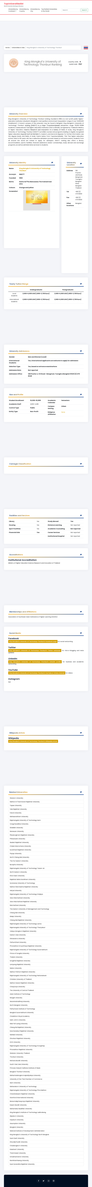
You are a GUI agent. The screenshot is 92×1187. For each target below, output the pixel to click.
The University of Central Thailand (22, 990)
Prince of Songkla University (19, 953)
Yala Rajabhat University (18, 809)
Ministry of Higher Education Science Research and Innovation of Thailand (34, 563)
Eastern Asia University (18, 935)
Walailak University (16, 828)
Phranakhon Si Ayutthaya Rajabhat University (26, 946)
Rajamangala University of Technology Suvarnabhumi (28, 950)
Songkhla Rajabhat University (20, 961)
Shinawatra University (17, 939)
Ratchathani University (18, 905)
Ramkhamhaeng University (19, 1160)
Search (84, 10)
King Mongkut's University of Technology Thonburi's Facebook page (33, 641)
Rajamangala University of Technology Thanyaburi (27, 927)
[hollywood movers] (53, 1180)
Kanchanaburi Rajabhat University (22, 1031)
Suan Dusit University (17, 1138)
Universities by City (35, 10)
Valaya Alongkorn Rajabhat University (23, 931)
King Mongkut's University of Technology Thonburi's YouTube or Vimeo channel (36, 673)
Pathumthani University (18, 942)
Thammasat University (18, 1153)
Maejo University (15, 916)
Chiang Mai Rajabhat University (21, 920)
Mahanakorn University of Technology (23, 1086)
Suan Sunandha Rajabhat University (22, 1164)
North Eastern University (18, 872)
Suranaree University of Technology (22, 883)
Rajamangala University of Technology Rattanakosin (28, 976)
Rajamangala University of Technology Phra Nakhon (28, 1090)
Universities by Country (24, 10)
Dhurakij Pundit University (18, 1142)
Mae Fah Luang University (19, 1024)
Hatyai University (16, 890)
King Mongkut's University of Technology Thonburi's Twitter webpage (34, 650)
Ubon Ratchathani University (20, 898)
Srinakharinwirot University (19, 1157)
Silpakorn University (17, 1116)
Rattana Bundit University (19, 1061)
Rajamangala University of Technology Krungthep (27, 1046)
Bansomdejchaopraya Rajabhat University (24, 1101)
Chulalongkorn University (18, 1146)
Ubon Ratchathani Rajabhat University (23, 902)
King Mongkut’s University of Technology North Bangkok (29, 1135)
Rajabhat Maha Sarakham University (22, 879)
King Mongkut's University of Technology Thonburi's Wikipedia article (33, 741)
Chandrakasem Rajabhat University (22, 1094)
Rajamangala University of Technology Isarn (25, 820)
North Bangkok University (19, 1005)
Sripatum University (17, 1120)
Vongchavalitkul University (19, 824)
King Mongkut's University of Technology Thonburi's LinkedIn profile (35, 662)
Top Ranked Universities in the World (49, 10)
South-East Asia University (19, 1064)
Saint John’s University (18, 1020)
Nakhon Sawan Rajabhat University (22, 983)
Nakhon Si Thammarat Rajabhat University (25, 802)
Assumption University (17, 1123)
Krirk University (15, 1042)
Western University (16, 798)
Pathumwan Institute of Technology (22, 1009)
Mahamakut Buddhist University (21, 1109)
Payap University (16, 853)
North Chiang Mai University (19, 857)
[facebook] (38, 1180)
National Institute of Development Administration (27, 1131)
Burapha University (16, 865)
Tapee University (16, 805)
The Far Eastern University (19, 861)
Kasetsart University (17, 1149)
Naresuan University (17, 831)
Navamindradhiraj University (20, 1001)
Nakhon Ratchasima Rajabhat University (24, 887)
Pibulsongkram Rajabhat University (22, 835)
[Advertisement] (46, 28)
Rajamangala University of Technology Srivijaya (26, 894)
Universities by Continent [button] (13, 10)
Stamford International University (21, 1098)
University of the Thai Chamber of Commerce (26, 1079)
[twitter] (43, 1180)
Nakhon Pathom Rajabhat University (22, 972)
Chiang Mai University (17, 913)
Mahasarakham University (19, 817)
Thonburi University (16, 1057)
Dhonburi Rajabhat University (20, 1038)
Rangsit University (16, 998)
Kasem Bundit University (18, 1105)
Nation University (16, 968)
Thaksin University (16, 957)
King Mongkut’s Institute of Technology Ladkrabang (28, 1112)
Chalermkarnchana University (20, 846)
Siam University (15, 1083)
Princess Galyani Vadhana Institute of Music (25, 1068)
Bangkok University (16, 1127)
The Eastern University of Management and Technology (29, 909)
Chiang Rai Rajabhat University (20, 1027)
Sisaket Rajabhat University (19, 842)
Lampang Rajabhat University (20, 964)
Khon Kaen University (17, 876)
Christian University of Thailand (21, 979)
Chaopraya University (17, 987)
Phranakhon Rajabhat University (21, 1049)
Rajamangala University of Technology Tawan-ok (27, 868)
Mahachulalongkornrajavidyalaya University (25, 1075)
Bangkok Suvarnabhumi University (22, 1012)
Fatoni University (15, 813)
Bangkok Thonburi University (20, 1072)
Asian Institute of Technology (20, 994)
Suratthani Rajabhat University (20, 850)
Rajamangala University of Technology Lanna (25, 924)
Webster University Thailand (20, 1053)
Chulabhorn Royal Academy (20, 1016)
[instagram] (48, 1180)
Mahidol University (16, 1035)
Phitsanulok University (17, 839)
